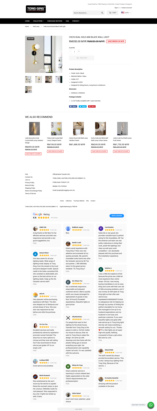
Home (27, 21)
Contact (75, 21)
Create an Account (126, 8)
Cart (114, 13)
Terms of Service (30, 193)
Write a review (117, 216)
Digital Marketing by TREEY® (68, 206)
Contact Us (28, 177)
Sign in (117, 8)
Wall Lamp (36, 26)
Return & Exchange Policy (33, 191)
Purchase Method (54, 21)
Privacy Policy (29, 182)
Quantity (72, 48)
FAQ (67, 21)
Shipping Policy (30, 188)
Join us (27, 180)
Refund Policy (29, 185)
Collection (38, 21)
